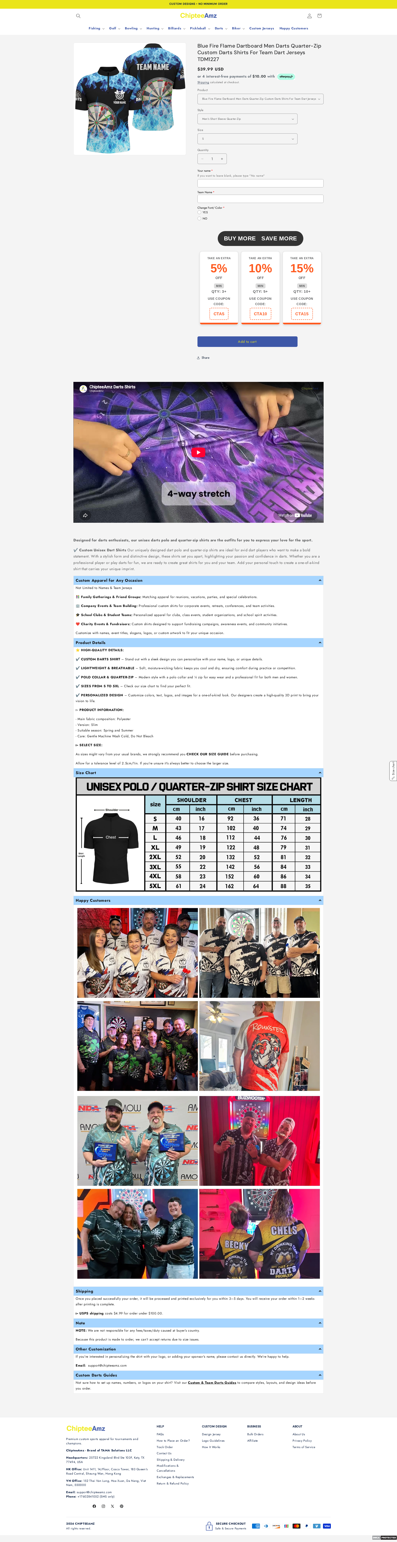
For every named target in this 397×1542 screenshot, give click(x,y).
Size (200, 130)
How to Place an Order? (173, 1441)
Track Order (165, 1447)
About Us (299, 1434)
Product (202, 90)
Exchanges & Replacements (175, 1477)
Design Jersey (211, 1434)
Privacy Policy (302, 1441)
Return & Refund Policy (173, 1483)
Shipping (203, 82)
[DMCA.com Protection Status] (384, 1539)
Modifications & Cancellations (168, 1468)
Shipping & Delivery (171, 1460)
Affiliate (252, 1441)
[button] (78, 16)
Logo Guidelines (213, 1441)
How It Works (211, 1447)
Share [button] (206, 357)
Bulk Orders (255, 1434)
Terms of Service (304, 1447)
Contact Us (164, 1453)
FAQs (160, 1434)
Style (200, 110)
